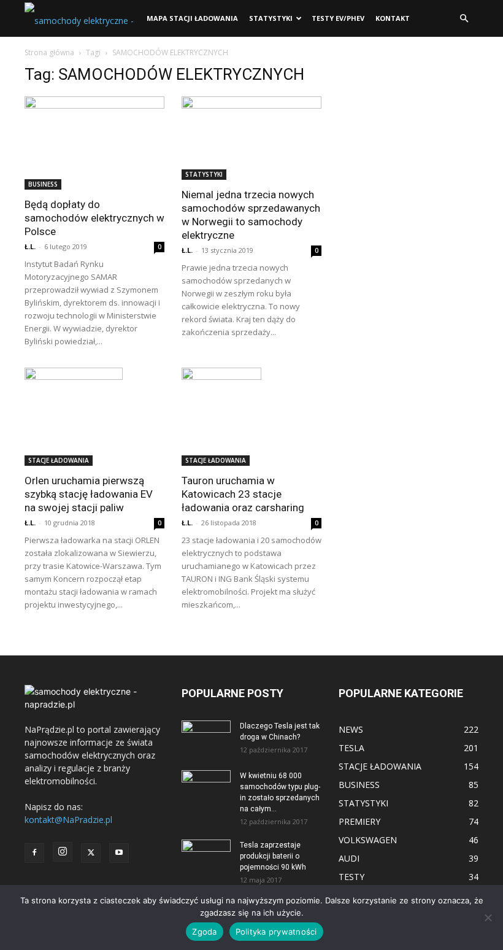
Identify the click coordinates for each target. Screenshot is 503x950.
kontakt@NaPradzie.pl (68, 819)
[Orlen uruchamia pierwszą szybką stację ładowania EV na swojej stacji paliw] (94, 417)
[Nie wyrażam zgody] (488, 917)
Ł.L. (30, 246)
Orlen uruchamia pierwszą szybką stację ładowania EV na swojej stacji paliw (89, 494)
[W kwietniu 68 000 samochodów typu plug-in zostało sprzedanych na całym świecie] (206, 784)
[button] (463, 19)
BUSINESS (43, 184)
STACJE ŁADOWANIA (58, 460)
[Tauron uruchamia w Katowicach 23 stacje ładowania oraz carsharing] (251, 417)
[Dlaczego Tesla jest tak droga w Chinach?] (206, 737)
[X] (91, 853)
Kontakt (392, 18)
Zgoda (204, 931)
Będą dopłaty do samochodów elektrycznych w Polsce (94, 218)
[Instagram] (62, 852)
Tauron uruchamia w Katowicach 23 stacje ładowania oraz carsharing (243, 494)
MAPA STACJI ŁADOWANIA (192, 18)
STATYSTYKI (271, 18)
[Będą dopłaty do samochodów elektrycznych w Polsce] (94, 143)
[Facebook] (34, 853)
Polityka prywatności (276, 931)
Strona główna (49, 52)
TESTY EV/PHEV (338, 18)
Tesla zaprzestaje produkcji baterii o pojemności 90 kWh (273, 856)
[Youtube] (119, 853)
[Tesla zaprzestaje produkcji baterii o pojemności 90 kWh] (206, 850)
